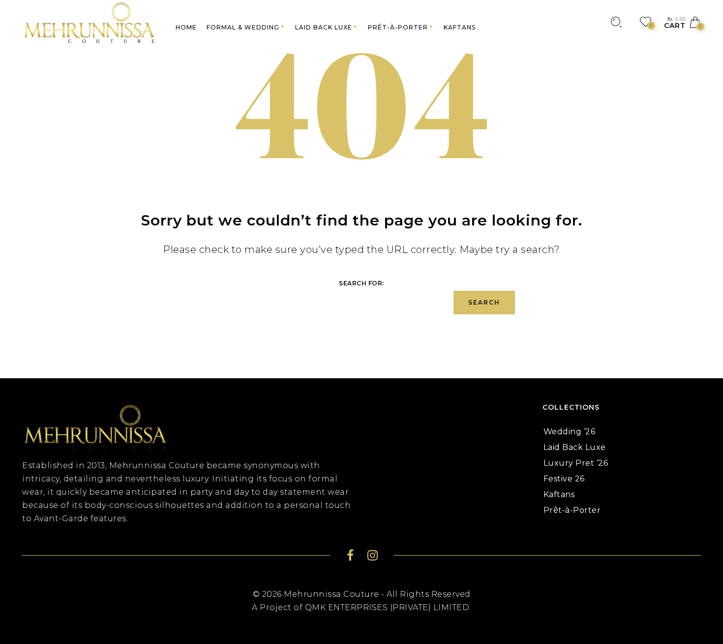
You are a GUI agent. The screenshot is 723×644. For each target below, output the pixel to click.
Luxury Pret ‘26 (575, 463)
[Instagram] (373, 556)
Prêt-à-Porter (572, 510)
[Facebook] (350, 556)
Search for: (361, 283)
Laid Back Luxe (574, 447)
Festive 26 (564, 478)
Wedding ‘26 (569, 431)
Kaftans (559, 494)
